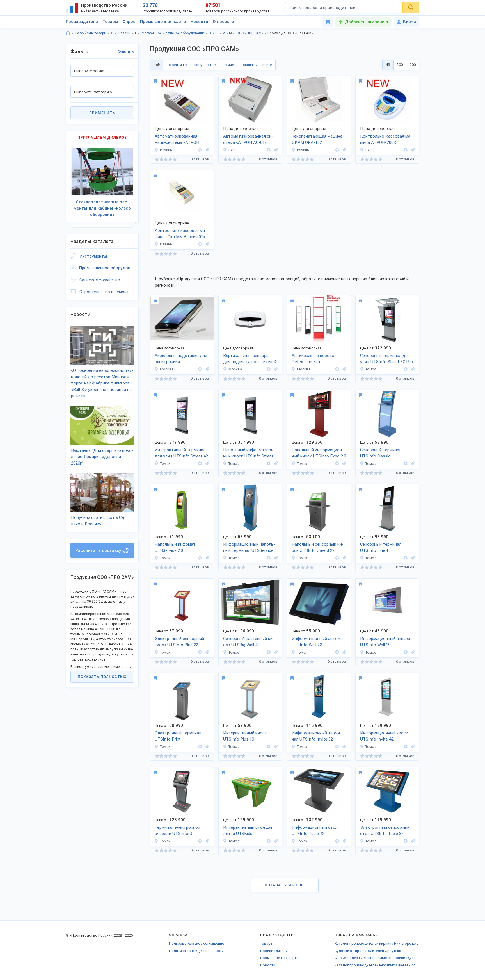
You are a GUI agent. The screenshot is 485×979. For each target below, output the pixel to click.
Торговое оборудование (137, 33)
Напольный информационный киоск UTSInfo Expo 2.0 (319, 453)
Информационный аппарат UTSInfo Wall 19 (386, 642)
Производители (82, 21)
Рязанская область (114, 33)
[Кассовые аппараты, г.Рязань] (412, 150)
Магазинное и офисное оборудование (173, 33)
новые (228, 65)
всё (157, 65)
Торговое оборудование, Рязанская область (212, 33)
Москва (166, 369)
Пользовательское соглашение (196, 943)
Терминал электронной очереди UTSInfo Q (177, 830)
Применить (102, 113)
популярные (205, 65)
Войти (409, 21)
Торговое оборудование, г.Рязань (218, 33)
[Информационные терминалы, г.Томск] (412, 369)
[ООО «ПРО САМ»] (200, 150)
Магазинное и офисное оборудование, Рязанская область (225, 33)
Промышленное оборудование (106, 267)
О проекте (223, 21)
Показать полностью (102, 677)
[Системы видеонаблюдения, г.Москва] (275, 369)
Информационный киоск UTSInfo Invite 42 (384, 736)
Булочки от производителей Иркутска (368, 951)
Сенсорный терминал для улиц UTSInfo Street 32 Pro (386, 359)
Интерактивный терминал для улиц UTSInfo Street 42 (181, 453)
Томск (370, 369)
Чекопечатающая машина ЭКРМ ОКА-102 (317, 139)
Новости (199, 21)
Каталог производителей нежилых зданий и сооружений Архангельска (377, 965)
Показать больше (285, 885)
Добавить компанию (366, 21)
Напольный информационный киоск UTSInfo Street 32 (249, 453)
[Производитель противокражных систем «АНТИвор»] (200, 369)
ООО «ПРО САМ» (250, 33)
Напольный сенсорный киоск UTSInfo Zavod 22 (318, 547)
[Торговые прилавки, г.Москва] (206, 369)
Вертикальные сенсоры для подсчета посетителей (250, 359)
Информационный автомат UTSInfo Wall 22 (318, 642)
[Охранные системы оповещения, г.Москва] (343, 369)
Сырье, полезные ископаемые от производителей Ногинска (377, 958)
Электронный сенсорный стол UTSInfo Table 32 (384, 830)
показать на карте (256, 65)
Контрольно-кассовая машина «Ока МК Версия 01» (181, 234)
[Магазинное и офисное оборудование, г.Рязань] (206, 150)
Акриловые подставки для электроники (181, 359)
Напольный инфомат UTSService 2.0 (175, 547)
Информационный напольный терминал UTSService (249, 547)
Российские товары (91, 33)
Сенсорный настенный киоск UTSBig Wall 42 (248, 642)
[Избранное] (327, 22)
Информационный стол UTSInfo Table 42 (315, 830)
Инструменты (93, 256)
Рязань (124, 33)
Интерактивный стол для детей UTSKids (248, 830)
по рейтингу (177, 65)
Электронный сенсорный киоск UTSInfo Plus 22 (179, 642)
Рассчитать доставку (98, 550)
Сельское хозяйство (99, 280)
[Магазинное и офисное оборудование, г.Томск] (412, 463)
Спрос (129, 21)
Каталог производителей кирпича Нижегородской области (377, 943)
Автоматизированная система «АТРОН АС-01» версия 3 (248, 140)
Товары (110, 21)
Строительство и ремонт (104, 291)
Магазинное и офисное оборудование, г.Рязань (232, 33)
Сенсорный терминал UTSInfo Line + (380, 547)
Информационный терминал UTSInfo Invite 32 (317, 736)
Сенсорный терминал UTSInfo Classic (380, 453)
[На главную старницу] (68, 33)
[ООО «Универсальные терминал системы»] (405, 369)
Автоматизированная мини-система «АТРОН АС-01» (177, 140)
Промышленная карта (163, 21)
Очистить (126, 51)
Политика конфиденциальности (196, 951)
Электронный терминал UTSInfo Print (178, 736)
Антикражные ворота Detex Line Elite (313, 359)
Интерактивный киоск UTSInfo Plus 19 (245, 736)
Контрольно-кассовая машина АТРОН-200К (386, 139)
